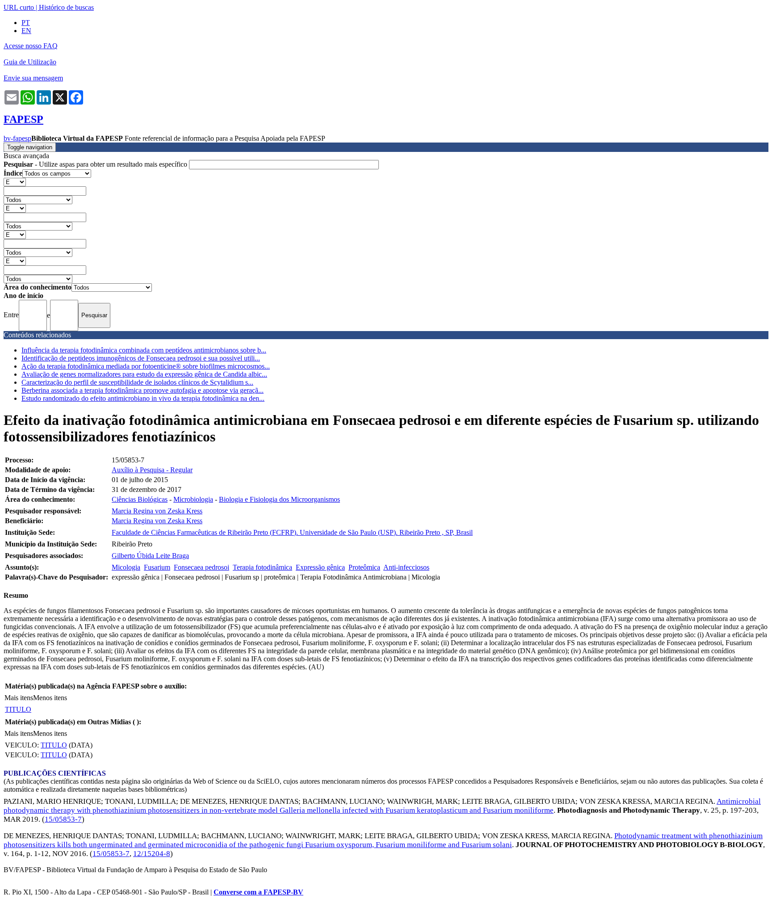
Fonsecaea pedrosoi (201, 567)
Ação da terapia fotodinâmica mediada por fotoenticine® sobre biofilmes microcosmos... (145, 366)
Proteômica (364, 567)
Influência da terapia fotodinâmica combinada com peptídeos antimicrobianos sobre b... (143, 350)
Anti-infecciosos (406, 567)
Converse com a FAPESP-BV (258, 892)
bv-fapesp (17, 138)
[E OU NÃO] (15, 181)
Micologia (126, 567)
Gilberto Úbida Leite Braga (150, 555)
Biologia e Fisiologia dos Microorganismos (279, 499)
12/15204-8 (151, 853)
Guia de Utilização (30, 62)
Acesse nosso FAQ (31, 46)
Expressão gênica (320, 567)
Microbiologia (193, 499)
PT (25, 22)
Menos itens (50, 697)
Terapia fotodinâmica (262, 567)
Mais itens (18, 697)
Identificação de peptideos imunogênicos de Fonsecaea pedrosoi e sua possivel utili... (140, 358)
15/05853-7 (63, 819)
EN (26, 30)
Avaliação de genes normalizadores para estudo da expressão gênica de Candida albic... (144, 374)
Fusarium (157, 567)
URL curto (19, 7)
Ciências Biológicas (140, 499)
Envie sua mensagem (33, 78)
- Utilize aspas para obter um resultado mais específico (96, 164)
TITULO (18, 709)
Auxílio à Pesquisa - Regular (152, 470)
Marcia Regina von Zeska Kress (157, 511)
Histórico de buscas (66, 7)
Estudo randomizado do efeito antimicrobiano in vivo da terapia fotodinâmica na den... (142, 398)
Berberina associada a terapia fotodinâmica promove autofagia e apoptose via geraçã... (142, 390)
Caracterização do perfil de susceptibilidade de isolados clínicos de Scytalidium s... (137, 382)
